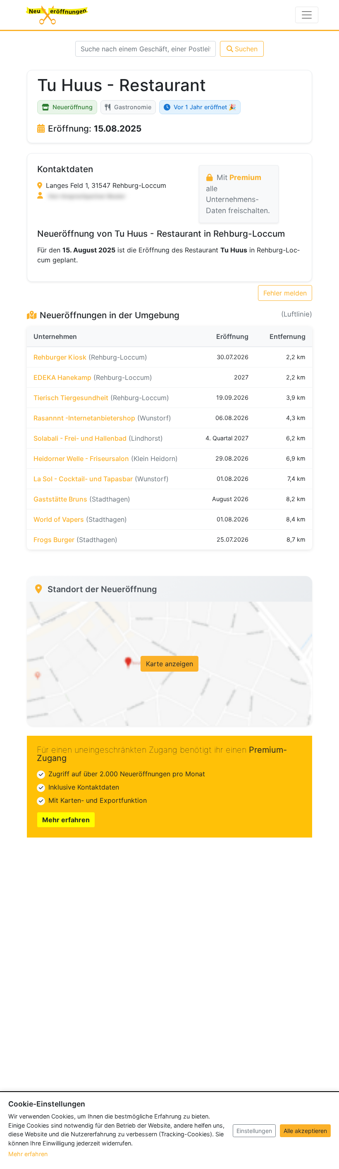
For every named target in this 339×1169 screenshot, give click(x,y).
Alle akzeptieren (305, 1130)
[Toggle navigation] (306, 15)
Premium (245, 177)
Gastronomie (132, 106)
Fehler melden (285, 293)
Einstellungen (254, 1130)
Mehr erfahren (66, 820)
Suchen (246, 49)
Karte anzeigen (169, 664)
